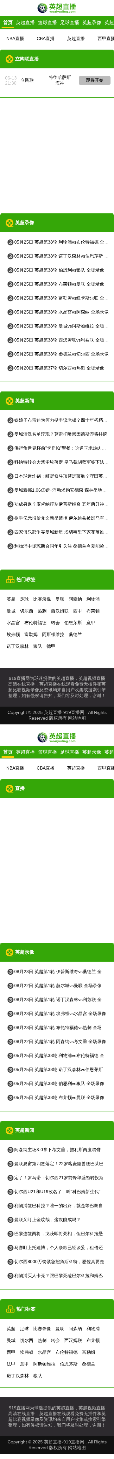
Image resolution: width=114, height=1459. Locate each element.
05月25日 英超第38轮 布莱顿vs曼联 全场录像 (59, 284)
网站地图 (77, 718)
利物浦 (93, 599)
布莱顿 (93, 610)
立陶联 (27, 80)
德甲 (51, 646)
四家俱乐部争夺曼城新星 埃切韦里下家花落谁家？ (63, 532)
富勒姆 (31, 634)
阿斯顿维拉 (53, 634)
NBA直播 (15, 38)
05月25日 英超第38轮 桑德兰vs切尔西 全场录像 (61, 353)
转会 (55, 622)
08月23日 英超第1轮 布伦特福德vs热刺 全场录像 (62, 1027)
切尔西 (26, 610)
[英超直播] (57, 12)
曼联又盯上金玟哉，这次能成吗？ (47, 1219)
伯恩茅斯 (73, 622)
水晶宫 (13, 622)
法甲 (11, 1363)
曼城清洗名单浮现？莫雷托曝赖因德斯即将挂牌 (60, 434)
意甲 (90, 622)
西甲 (77, 610)
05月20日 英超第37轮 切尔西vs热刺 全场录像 (59, 367)
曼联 (59, 599)
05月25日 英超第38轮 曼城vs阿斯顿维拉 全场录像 (63, 325)
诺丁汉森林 (18, 646)
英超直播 (25, 22)
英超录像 (91, 22)
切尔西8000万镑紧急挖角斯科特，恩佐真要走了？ (63, 1261)
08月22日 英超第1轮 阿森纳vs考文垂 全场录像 (60, 1041)
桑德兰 (75, 634)
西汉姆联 (60, 610)
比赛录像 (42, 599)
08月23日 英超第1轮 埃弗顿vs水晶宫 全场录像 (60, 1013)
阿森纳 (75, 599)
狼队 (37, 646)
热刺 (42, 610)
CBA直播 (45, 38)
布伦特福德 (35, 622)
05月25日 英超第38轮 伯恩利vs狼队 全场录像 (59, 270)
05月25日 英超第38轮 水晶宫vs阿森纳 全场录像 (61, 312)
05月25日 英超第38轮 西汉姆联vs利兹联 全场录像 (63, 339)
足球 (24, 599)
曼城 (11, 610)
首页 (8, 22)
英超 (11, 599)
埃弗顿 (13, 634)
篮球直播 (47, 22)
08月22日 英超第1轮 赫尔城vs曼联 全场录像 (58, 985)
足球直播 (69, 22)
